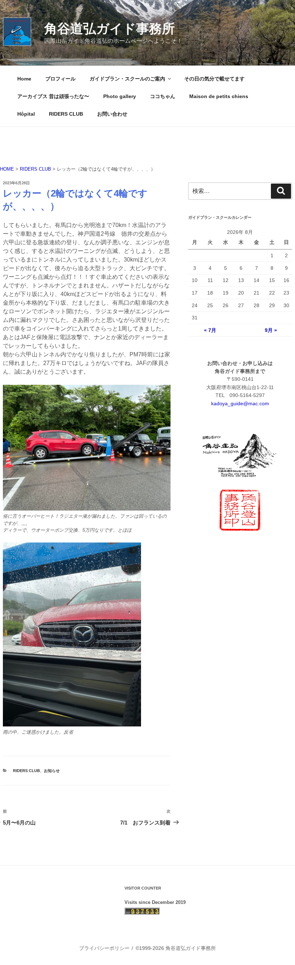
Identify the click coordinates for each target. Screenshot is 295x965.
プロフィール (60, 79)
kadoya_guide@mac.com (240, 403)
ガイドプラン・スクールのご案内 (127, 79)
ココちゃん (162, 96)
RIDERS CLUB (66, 114)
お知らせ (52, 770)
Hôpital (26, 114)
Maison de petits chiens (218, 96)
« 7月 (210, 330)
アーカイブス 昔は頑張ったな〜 (53, 96)
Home (24, 79)
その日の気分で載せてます (214, 79)
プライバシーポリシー (104, 948)
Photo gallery (119, 96)
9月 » (271, 330)
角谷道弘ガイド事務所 (109, 28)
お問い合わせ (112, 114)
